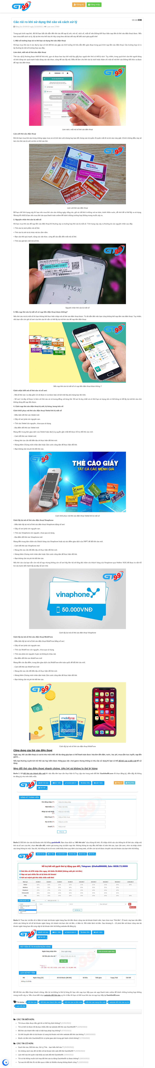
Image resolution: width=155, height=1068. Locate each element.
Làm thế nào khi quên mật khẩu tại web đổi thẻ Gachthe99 (40, 1055)
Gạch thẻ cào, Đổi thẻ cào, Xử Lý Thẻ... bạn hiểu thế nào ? (40, 1047)
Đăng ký (80, 5)
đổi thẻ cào (32, 1002)
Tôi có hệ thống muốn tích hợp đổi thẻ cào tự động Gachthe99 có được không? (48, 1058)
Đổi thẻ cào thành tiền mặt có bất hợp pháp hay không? (39, 1031)
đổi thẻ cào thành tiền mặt (51, 1002)
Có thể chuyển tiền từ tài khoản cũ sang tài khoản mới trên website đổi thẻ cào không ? (51, 1034)
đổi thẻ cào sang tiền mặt (95, 1002)
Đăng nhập (95, 5)
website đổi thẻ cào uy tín (119, 1002)
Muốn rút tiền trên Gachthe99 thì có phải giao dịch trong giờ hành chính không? (48, 1038)
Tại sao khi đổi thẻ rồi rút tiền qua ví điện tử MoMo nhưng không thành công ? (48, 1062)
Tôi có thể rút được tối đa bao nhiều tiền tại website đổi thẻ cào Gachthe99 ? (47, 1027)
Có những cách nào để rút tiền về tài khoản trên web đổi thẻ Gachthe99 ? (46, 1051)
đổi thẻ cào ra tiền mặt (73, 1002)
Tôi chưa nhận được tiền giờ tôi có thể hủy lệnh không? (39, 1023)
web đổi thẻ (20, 1006)
